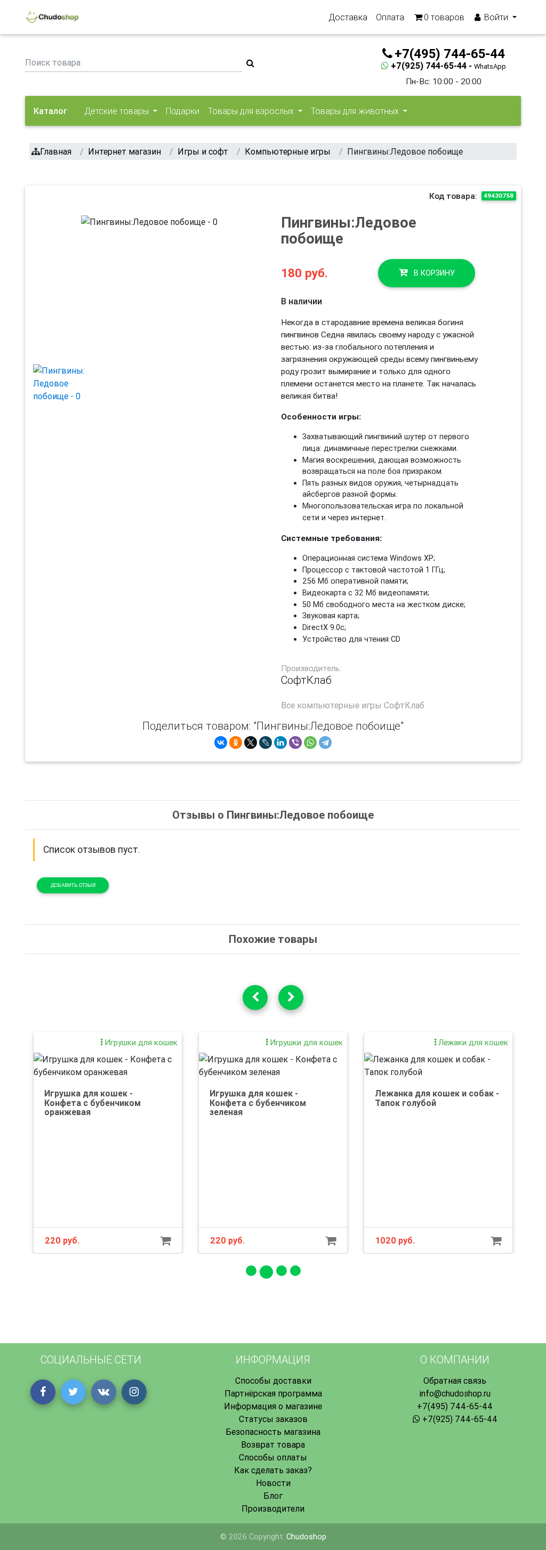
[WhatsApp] (310, 742)
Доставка (347, 17)
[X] (250, 742)
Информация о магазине (273, 1406)
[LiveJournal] (265, 742)
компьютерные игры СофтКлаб (360, 705)
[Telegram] (325, 742)
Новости (273, 1483)
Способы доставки (273, 1380)
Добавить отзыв (73, 885)
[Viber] (295, 742)
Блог (273, 1495)
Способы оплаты (273, 1457)
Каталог (50, 111)
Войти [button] (496, 17)
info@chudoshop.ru (455, 1393)
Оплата (390, 17)
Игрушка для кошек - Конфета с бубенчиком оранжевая (92, 1102)
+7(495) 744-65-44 (455, 1406)
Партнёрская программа (273, 1393)
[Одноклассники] (235, 742)
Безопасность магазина (273, 1431)
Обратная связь (454, 1380)
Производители (273, 1508)
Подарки (182, 111)
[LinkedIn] (280, 742)
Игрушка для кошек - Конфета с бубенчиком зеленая (258, 1102)
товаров (444, 17)
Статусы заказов (273, 1419)
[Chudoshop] (52, 17)
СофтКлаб (306, 680)
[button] (91, 285)
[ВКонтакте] (220, 742)
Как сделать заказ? (273, 1470)
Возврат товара (273, 1444)
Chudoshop (306, 1536)
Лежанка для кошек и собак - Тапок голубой (437, 1098)
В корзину (433, 273)
